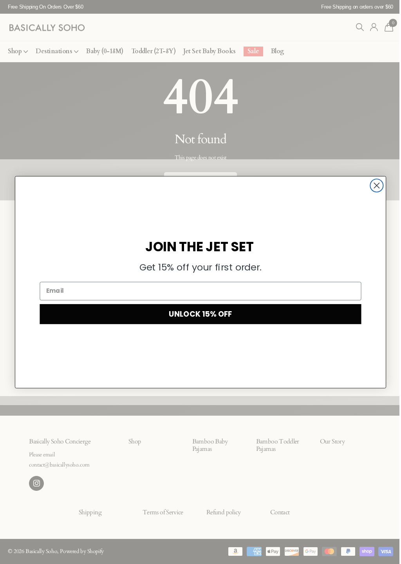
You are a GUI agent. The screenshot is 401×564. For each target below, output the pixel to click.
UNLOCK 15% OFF (200, 313)
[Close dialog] (376, 185)
